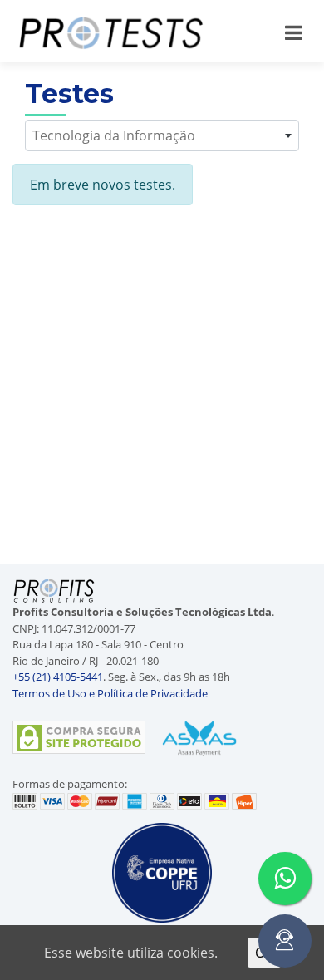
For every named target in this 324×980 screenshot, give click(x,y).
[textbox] (162, 135)
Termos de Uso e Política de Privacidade (110, 693)
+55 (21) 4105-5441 (57, 676)
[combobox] (162, 135)
